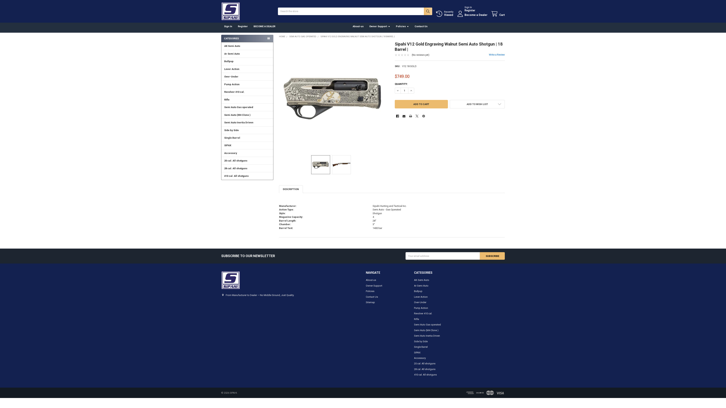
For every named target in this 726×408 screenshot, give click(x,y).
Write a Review (497, 54)
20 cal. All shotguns (235, 160)
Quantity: (401, 84)
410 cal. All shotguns (236, 176)
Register (470, 10)
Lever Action (231, 69)
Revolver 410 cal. (234, 91)
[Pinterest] (423, 116)
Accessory (230, 153)
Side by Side (231, 130)
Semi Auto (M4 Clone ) (237, 115)
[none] (334, 97)
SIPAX (227, 145)
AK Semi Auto (232, 46)
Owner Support (378, 26)
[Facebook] (397, 116)
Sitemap (370, 302)
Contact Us (421, 26)
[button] (477, 104)
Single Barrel (232, 137)
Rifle (227, 99)
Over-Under (231, 76)
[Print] (410, 116)
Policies (401, 26)
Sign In (228, 26)
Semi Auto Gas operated (238, 107)
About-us (358, 26)
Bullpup (228, 61)
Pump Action (232, 84)
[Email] (404, 116)
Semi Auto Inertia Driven (238, 122)
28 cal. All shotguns (235, 168)
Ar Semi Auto (232, 53)
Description (291, 189)
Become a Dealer (476, 15)
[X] (417, 116)
